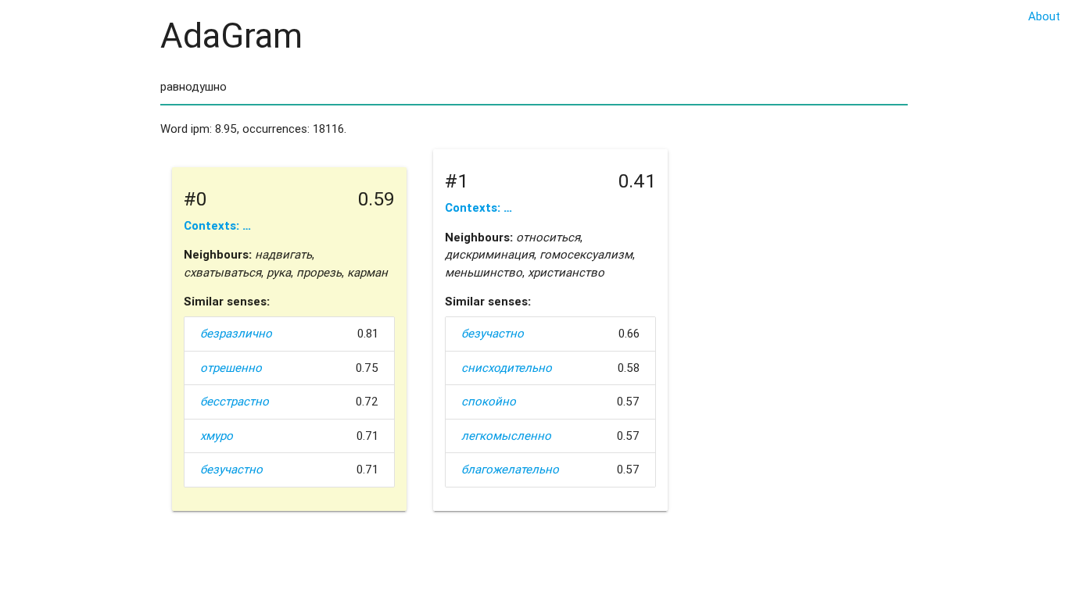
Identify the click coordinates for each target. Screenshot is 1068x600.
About (1044, 16)
